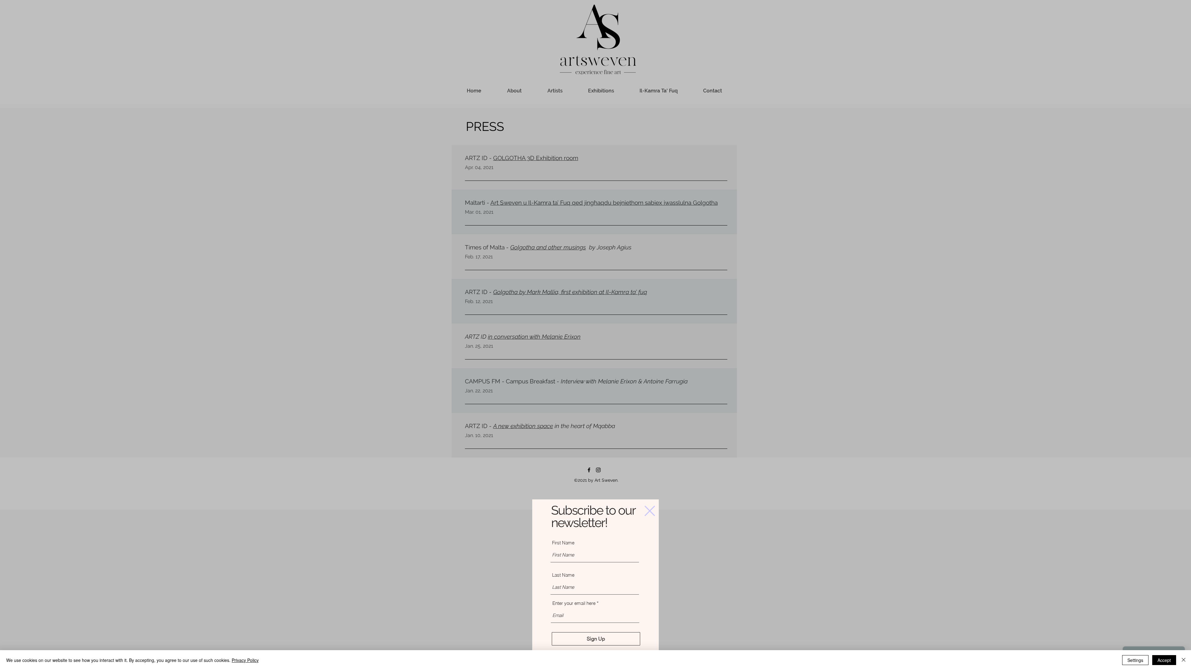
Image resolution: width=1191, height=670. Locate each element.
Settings (1135, 660)
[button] (650, 510)
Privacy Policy (245, 660)
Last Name (563, 575)
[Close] (1183, 660)
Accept (1164, 660)
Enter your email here (574, 603)
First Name (563, 542)
